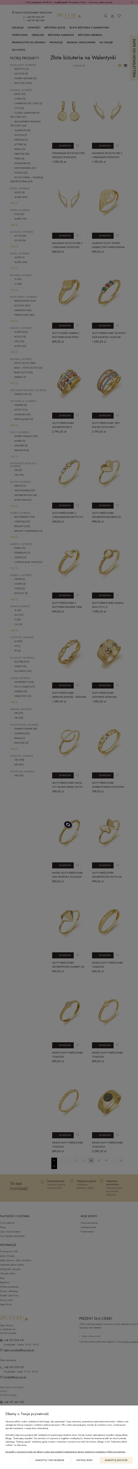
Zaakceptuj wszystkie (116, 1460)
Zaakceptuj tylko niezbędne (49, 1460)
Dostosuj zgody (84, 1460)
